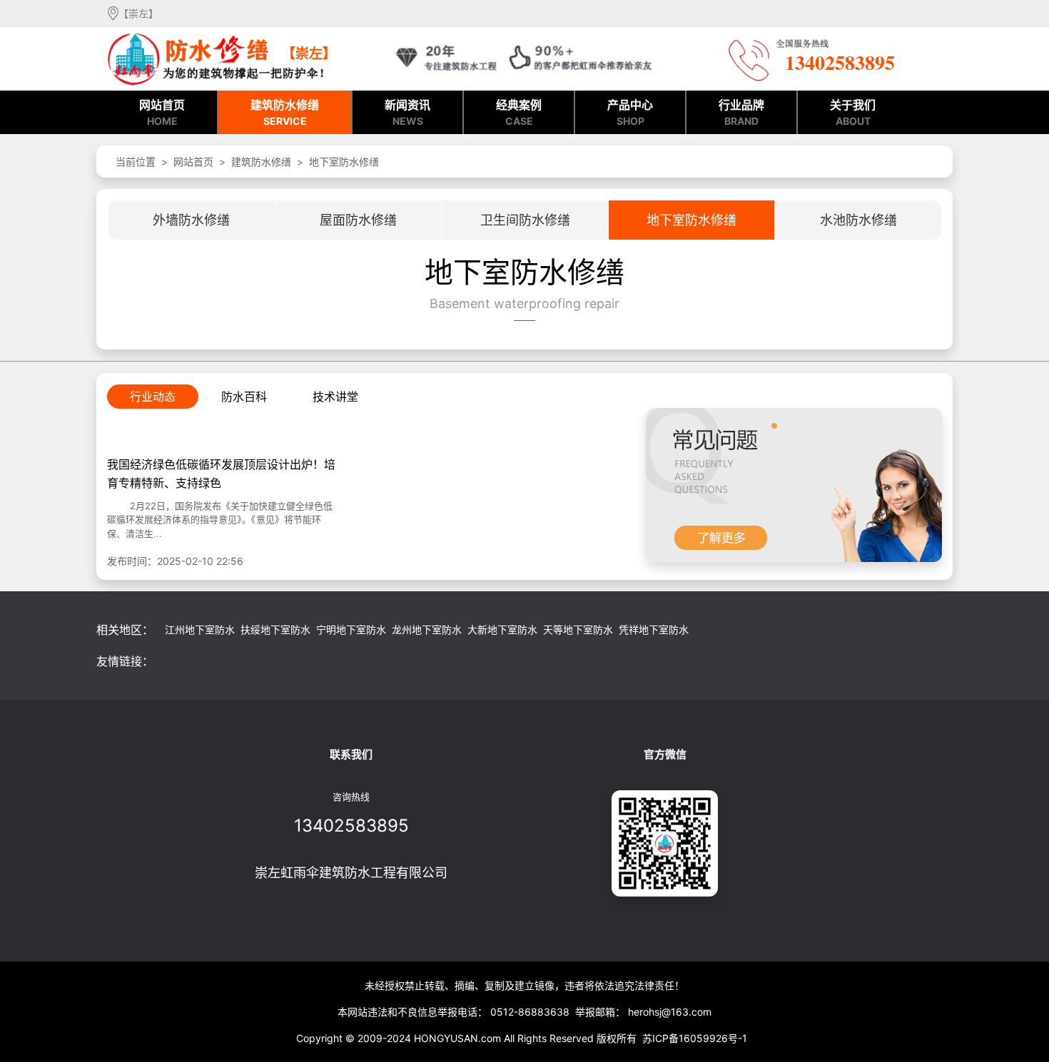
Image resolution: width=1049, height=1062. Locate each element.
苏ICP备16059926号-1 (694, 1038)
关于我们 (853, 112)
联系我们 (351, 754)
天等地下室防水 (578, 629)
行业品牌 (741, 112)
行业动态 (153, 396)
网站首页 (162, 112)
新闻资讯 (407, 112)
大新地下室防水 (502, 629)
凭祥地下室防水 (654, 629)
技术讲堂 (335, 396)
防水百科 (244, 396)
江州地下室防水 (200, 629)
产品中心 (630, 112)
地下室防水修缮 (344, 161)
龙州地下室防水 (427, 629)
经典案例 (519, 112)
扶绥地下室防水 (275, 629)
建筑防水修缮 (284, 112)
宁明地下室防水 (351, 629)
